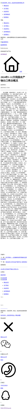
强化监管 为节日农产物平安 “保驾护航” (16, 262)
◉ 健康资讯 (4, 44)
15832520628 (4, 385)
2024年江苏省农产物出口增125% (9, 269)
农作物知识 (4, 54)
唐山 (13, 315)
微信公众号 (4, 357)
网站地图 (17, 315)
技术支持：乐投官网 (6, 315)
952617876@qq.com (6, 408)
